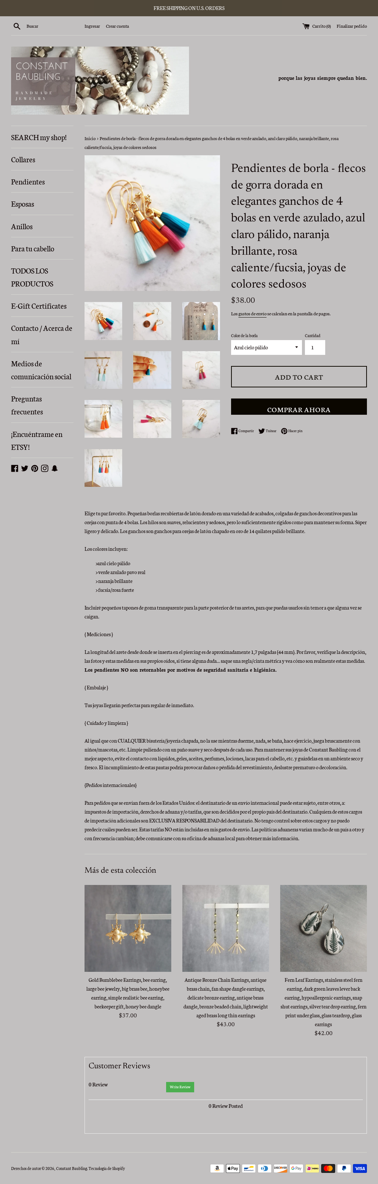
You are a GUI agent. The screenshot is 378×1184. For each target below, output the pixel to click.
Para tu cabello (32, 248)
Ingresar (92, 26)
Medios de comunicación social (41, 369)
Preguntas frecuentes (27, 404)
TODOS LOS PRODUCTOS (32, 276)
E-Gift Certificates (38, 305)
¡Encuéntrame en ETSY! (36, 440)
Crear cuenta (117, 26)
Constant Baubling (71, 1168)
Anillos (21, 226)
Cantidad (312, 335)
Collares (23, 159)
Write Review (180, 1086)
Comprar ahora (299, 409)
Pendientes (28, 181)
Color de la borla (244, 335)
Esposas (22, 203)
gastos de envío (252, 313)
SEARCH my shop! (38, 137)
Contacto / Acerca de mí (41, 334)
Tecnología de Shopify (107, 1168)
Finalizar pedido (352, 26)
